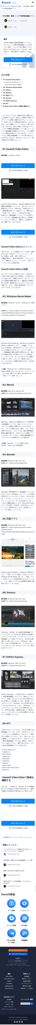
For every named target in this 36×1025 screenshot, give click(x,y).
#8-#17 (5, 103)
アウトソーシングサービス (9, 1009)
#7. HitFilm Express (10, 101)
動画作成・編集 (16, 6)
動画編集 (26, 976)
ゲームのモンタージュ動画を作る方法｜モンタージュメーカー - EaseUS (17, 850)
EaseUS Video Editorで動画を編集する (16, 106)
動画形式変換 (26, 981)
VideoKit (9, 981)
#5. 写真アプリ (8, 95)
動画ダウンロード (27, 978)
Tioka (15, 27)
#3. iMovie (7, 90)
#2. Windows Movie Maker (12, 87)
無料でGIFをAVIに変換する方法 (13, 871)
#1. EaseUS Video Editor (11, 79)
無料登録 (18, 961)
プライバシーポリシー (12, 1019)
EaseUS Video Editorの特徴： (13, 84)
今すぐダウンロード (18, 60)
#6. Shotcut (7, 98)
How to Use (6, 6)
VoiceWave (9, 983)
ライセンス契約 (19, 1019)
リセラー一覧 (9, 1004)
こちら (28, 965)
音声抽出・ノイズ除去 (27, 988)
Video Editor (9, 976)
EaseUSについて (9, 997)
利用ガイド (26, 974)
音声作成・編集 (27, 986)
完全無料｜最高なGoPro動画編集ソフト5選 (17, 860)
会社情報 (9, 999)
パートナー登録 (9, 1002)
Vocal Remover (9, 988)
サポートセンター (9, 1006)
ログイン (24, 963)
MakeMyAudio (9, 986)
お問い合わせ (25, 1019)
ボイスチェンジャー (26, 983)
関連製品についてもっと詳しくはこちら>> (18, 837)
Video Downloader (9, 978)
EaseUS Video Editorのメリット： (14, 82)
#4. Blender (7, 93)
